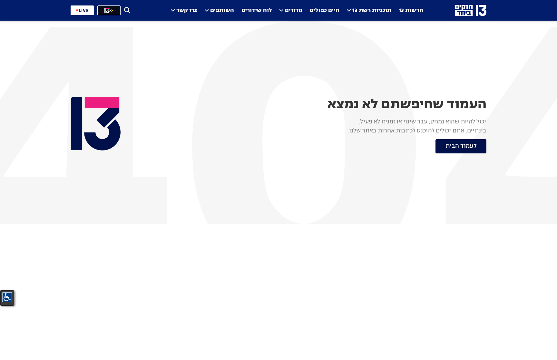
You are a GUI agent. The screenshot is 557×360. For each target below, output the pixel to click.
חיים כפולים (324, 10)
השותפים (222, 10)
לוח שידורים (256, 10)
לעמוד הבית (461, 146)
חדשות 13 (411, 10)
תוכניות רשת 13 (371, 10)
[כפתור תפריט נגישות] (7, 297)
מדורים (293, 10)
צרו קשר (186, 10)
